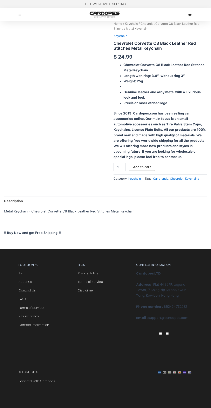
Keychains (192, 178)
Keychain (131, 24)
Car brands (160, 178)
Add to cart (142, 167)
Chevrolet (176, 178)
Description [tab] (13, 201)
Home (118, 24)
